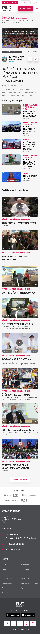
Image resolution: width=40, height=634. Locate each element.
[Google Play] (13, 615)
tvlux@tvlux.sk (13, 549)
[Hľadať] (36, 2)
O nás (4, 564)
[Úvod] (6, 8)
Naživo (27, 8)
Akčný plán (25, 579)
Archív (26, 2)
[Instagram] (7, 623)
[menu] (37, 8)
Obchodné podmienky (29, 583)
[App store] (28, 615)
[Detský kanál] (33, 623)
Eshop (23, 574)
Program (5, 569)
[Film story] (16, 519)
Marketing (25, 564)
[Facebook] (13, 623)
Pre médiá (25, 569)
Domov (4, 17)
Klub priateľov (7, 579)
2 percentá (25, 588)
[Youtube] (20, 623)
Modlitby (5, 592)
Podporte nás (11, 2)
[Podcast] (26, 623)
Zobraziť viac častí (20, 479)
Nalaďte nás (6, 574)
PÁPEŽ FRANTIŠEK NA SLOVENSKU (14, 19)
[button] (30, 59)
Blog (3, 588)
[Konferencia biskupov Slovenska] (5, 519)
